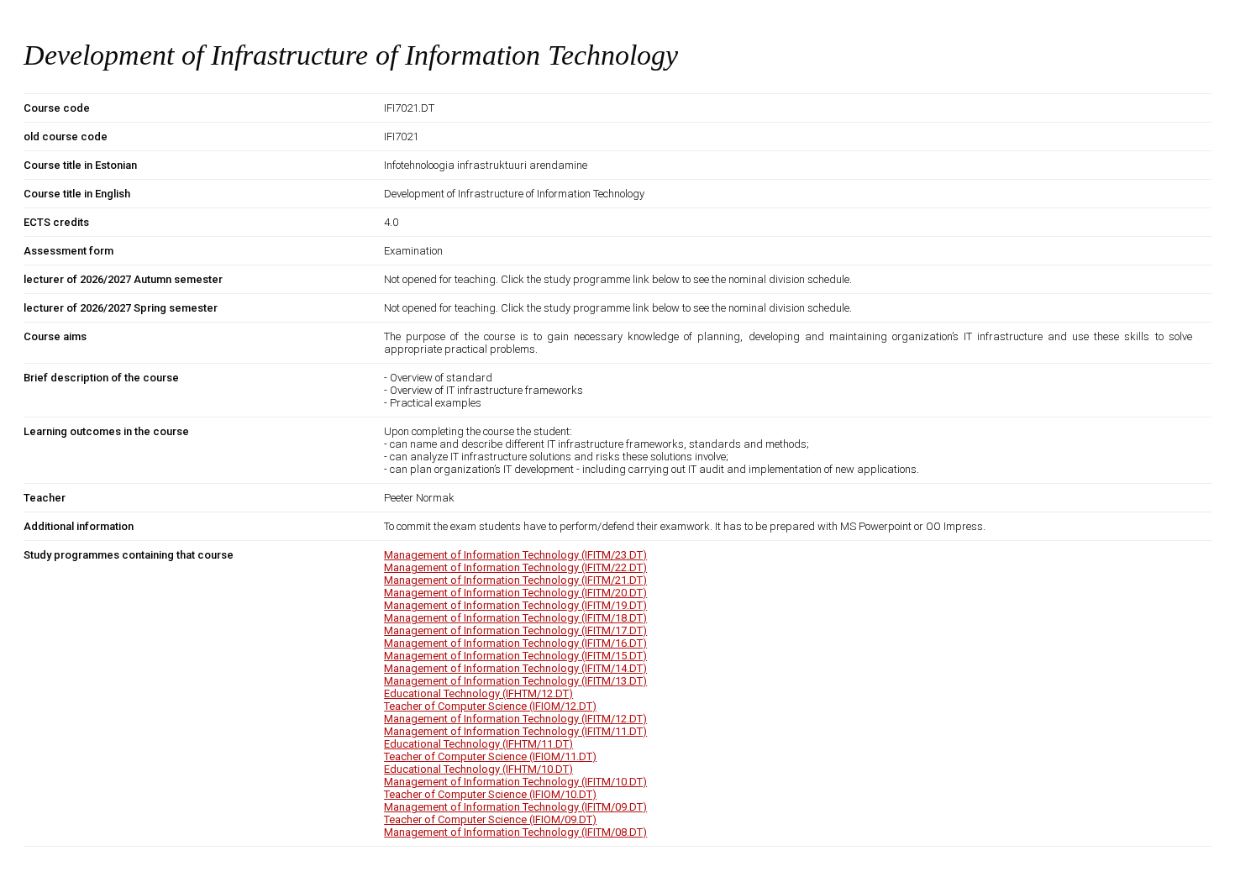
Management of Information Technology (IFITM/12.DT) (515, 718)
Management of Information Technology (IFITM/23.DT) (515, 555)
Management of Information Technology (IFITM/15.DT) (515, 655)
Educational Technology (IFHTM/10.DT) (478, 769)
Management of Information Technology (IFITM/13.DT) (515, 681)
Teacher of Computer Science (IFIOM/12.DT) (490, 706)
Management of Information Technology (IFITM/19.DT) (515, 605)
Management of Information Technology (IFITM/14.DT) (515, 668)
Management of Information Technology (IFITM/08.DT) (515, 832)
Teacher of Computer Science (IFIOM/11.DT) (490, 756)
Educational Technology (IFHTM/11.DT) (478, 744)
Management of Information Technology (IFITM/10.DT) (515, 781)
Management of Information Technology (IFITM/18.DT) (515, 618)
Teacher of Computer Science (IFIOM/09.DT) (490, 819)
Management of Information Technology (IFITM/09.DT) (515, 807)
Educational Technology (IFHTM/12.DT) (478, 693)
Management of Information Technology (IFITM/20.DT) (515, 592)
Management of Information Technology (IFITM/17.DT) (515, 630)
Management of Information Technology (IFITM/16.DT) (515, 643)
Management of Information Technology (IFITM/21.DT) (515, 580)
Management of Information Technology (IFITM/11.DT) (515, 731)
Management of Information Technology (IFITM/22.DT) (515, 567)
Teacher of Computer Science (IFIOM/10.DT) (490, 794)
